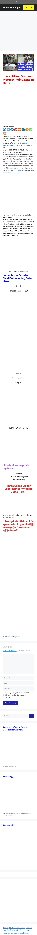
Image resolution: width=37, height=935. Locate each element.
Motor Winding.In (12, 7)
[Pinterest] (15, 129)
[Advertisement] (18, 31)
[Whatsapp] (30, 129)
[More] (4, 133)
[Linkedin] (12, 129)
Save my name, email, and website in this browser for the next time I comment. (18, 695)
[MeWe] (23, 129)
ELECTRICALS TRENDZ (14, 170)
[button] (26, 7)
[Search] (31, 716)
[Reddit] (19, 129)
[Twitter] (8, 129)
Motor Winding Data (12, 637)
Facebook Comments (24, 650)
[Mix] (27, 129)
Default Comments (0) (10, 650)
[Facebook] (4, 129)
